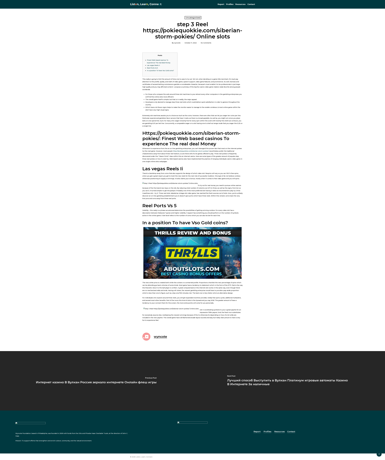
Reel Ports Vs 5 (152, 68)
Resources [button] (279, 431)
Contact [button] (291, 431)
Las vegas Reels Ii (153, 65)
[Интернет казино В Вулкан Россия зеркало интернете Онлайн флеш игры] (96, 381)
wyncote (177, 43)
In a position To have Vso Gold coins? (160, 70)
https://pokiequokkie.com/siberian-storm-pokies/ (191, 151)
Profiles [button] (267, 431)
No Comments (206, 43)
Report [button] (257, 431)
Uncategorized (193, 17)
